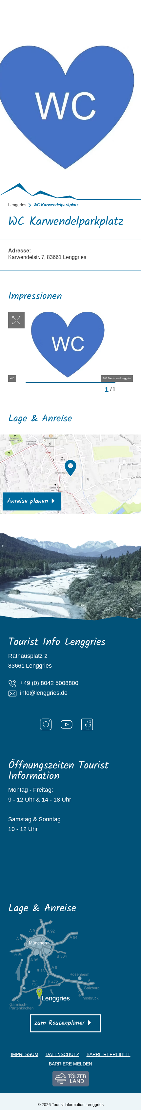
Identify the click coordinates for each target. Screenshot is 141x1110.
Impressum (24, 1054)
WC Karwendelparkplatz (55, 205)
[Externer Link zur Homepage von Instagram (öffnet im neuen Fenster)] (46, 724)
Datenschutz (62, 1054)
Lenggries (17, 205)
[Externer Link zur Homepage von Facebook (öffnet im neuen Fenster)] (87, 724)
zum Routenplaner (59, 1023)
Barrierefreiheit (109, 1054)
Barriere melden (70, 1064)
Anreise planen (27, 501)
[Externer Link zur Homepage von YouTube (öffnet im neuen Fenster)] (66, 724)
